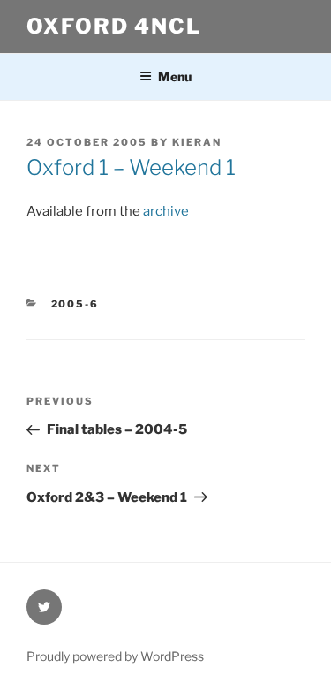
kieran (197, 142)
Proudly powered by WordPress (115, 656)
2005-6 (75, 304)
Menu (175, 76)
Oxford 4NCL (113, 26)
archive (166, 211)
